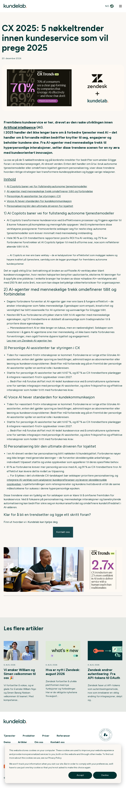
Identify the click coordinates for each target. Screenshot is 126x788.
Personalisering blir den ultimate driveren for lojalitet (40, 206)
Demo (7, 742)
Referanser (63, 735)
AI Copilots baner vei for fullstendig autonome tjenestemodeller (47, 186)
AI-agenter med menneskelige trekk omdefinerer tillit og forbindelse (50, 191)
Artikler (22, 742)
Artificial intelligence (20, 127)
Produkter (29, 735)
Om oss (38, 742)
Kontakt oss (58, 742)
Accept (80, 775)
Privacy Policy (54, 758)
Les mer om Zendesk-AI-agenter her (29, 340)
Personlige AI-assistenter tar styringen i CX (34, 196)
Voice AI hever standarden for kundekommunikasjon (39, 201)
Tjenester (9, 735)
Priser (45, 735)
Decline (104, 775)
